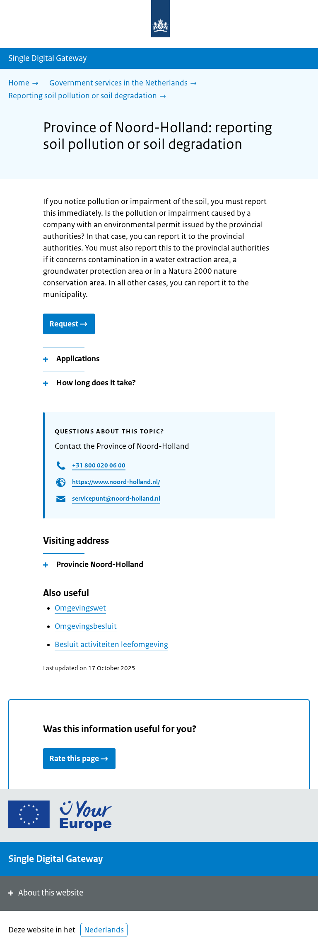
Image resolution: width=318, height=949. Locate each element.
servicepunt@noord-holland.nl (116, 498)
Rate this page (74, 759)
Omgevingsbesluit (86, 626)
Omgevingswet (80, 608)
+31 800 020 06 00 (98, 465)
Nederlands (104, 930)
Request (63, 324)
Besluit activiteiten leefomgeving (111, 645)
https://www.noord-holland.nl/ (116, 482)
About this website (50, 893)
